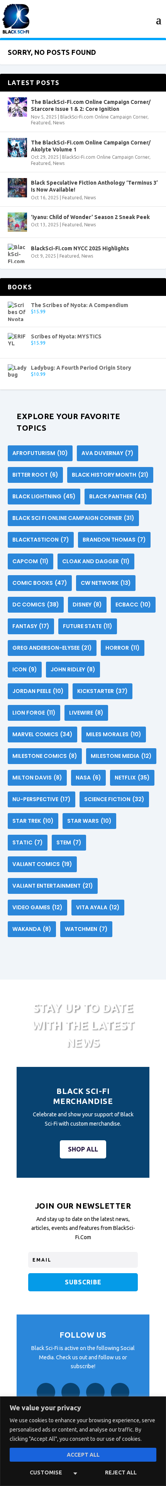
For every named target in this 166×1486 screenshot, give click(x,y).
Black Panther (118, 496)
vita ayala (98, 907)
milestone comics (44, 756)
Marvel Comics (42, 734)
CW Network (106, 583)
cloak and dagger (96, 561)
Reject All (121, 1472)
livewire (86, 713)
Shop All (83, 1149)
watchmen (86, 929)
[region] (83, 1441)
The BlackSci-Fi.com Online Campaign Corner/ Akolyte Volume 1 (91, 146)
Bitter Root (35, 475)
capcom (30, 561)
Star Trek (33, 821)
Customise (46, 1472)
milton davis (37, 777)
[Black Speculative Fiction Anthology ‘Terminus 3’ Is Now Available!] (17, 187)
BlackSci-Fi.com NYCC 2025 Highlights (80, 248)
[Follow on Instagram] (70, 1392)
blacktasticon (40, 539)
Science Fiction (114, 799)
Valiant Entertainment (52, 886)
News (58, 122)
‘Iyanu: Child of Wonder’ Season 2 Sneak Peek (90, 217)
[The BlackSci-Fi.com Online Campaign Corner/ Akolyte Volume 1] (17, 147)
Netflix (132, 777)
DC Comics (35, 604)
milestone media (121, 756)
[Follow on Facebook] (46, 1392)
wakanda (31, 929)
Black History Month (110, 475)
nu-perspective (41, 799)
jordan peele (38, 691)
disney (87, 604)
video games (37, 907)
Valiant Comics (42, 864)
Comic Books (39, 583)
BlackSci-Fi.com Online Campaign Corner (103, 116)
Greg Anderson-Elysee (52, 648)
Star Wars (89, 821)
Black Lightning (44, 496)
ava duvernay (107, 453)
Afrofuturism (40, 453)
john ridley (73, 669)
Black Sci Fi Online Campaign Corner (73, 518)
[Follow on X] (95, 1392)
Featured (41, 122)
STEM (68, 842)
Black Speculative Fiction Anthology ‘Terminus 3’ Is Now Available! (94, 186)
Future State (87, 626)
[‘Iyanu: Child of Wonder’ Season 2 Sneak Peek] (17, 222)
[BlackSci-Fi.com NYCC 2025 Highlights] (17, 253)
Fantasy (30, 626)
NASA (88, 777)
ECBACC (133, 604)
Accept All (83, 1455)
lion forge (34, 713)
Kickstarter (102, 691)
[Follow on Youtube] (120, 1392)
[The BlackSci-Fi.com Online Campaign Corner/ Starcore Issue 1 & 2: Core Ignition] (17, 107)
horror (122, 648)
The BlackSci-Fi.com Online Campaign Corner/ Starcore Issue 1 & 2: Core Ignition (91, 105)
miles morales (113, 734)
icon (24, 669)
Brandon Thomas (114, 539)
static (27, 842)
